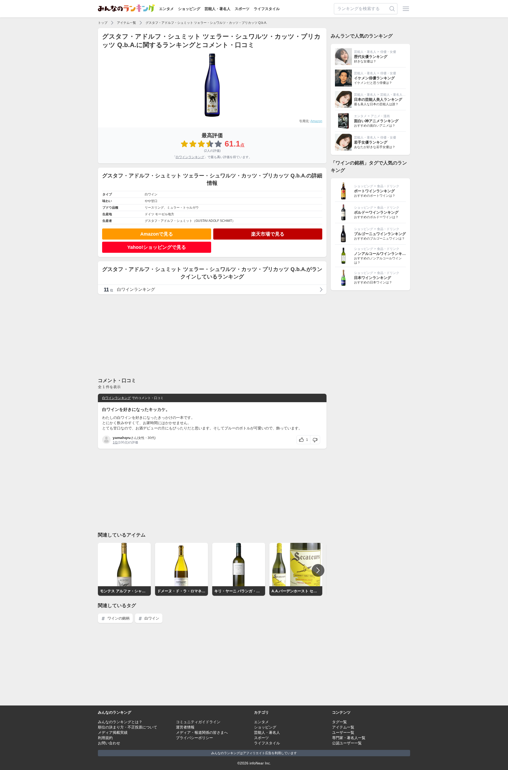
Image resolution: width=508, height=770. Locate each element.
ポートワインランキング (374, 191)
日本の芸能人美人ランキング (378, 99)
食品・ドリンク (388, 186)
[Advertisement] (212, 336)
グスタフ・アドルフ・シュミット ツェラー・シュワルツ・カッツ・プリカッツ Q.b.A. (206, 23)
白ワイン (151, 618)
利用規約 (105, 738)
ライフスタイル (267, 9)
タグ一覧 (339, 722)
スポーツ (242, 9)
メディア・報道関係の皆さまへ (202, 732)
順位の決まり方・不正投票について (127, 727)
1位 (115, 442)
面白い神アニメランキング (376, 121)
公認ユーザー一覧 (347, 743)
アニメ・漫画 (380, 116)
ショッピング (189, 9)
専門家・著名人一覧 (348, 738)
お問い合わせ (109, 743)
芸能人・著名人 (217, 9)
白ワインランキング (190, 157)
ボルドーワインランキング (376, 212)
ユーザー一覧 (343, 732)
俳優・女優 (388, 52)
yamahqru (122, 438)
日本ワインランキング (372, 278)
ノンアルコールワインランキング (382, 253)
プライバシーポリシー (194, 738)
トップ (102, 23)
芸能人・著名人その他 (396, 95)
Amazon (316, 121)
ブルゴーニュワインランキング (380, 234)
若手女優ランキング (370, 142)
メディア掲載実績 (113, 732)
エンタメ (166, 9)
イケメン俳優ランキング (374, 78)
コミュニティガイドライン (198, 722)
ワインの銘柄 (118, 618)
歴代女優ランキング (370, 56)
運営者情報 (185, 727)
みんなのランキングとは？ (120, 722)
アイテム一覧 (126, 23)
